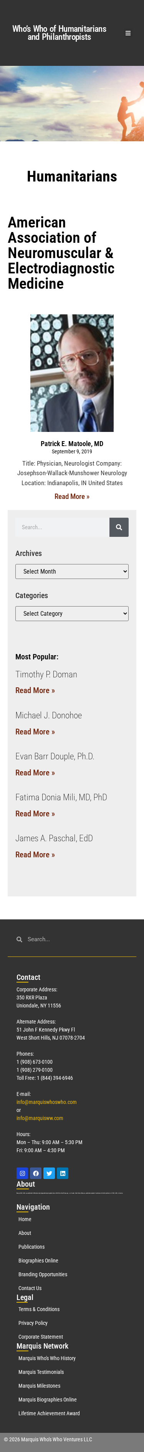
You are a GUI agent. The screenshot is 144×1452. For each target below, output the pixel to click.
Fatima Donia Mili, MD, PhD (61, 797)
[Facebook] (35, 1173)
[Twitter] (49, 1173)
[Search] (119, 527)
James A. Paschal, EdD (54, 838)
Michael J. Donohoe (48, 715)
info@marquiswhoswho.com (47, 1102)
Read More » (72, 496)
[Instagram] (22, 1173)
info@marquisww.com (40, 1118)
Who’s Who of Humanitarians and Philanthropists (59, 33)
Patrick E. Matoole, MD (72, 444)
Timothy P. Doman (46, 674)
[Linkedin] (62, 1173)
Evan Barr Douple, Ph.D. (54, 756)
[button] (128, 33)
